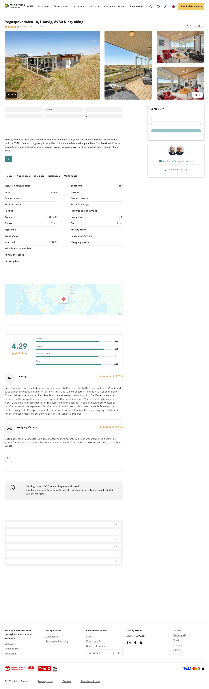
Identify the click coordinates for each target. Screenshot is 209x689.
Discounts (43, 6)
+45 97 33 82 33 (177, 169)
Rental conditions (90, 681)
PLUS (30, 6)
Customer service (114, 6)
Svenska (177, 645)
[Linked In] (141, 642)
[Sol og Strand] (15, 7)
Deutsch (177, 630)
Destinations (61, 6)
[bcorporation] (55, 670)
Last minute (136, 6)
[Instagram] (129, 642)
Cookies (66, 681)
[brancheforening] (15, 670)
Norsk (176, 640)
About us (94, 6)
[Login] (166, 6)
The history (51, 636)
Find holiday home (191, 6)
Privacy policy (45, 681)
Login (89, 636)
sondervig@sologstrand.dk (177, 161)
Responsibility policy (56, 641)
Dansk (176, 650)
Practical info (93, 641)
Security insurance (96, 646)
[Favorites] (158, 6)
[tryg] (45, 670)
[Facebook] (135, 642)
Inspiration (79, 6)
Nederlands (179, 635)
